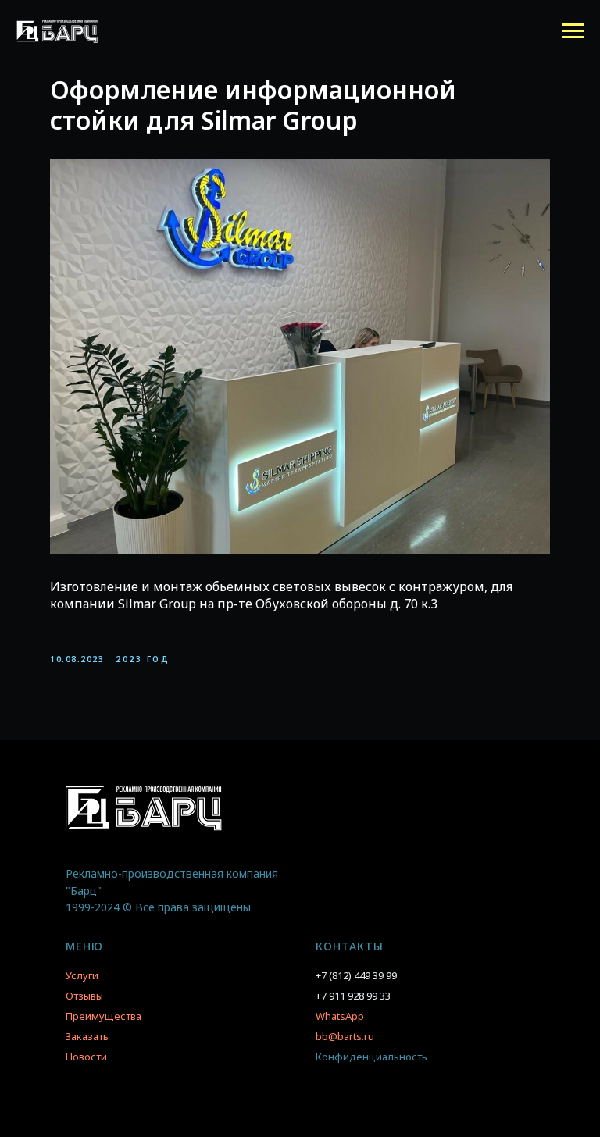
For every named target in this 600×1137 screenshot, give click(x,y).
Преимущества (103, 1016)
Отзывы (84, 996)
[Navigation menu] (573, 31)
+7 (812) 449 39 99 (356, 975)
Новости (86, 1057)
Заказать (87, 1036)
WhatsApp (340, 1016)
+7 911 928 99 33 (353, 996)
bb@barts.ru (345, 1036)
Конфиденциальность (371, 1057)
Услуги (82, 975)
